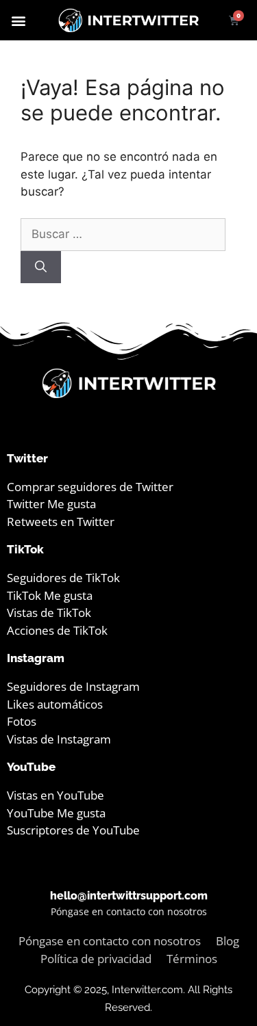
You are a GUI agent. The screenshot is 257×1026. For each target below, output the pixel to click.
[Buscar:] (123, 234)
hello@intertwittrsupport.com (129, 895)
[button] (18, 20)
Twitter (27, 458)
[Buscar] (41, 267)
